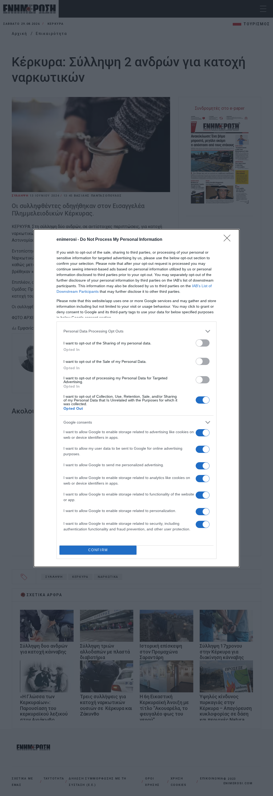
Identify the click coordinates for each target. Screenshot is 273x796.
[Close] (229, 240)
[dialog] (136, 398)
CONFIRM (98, 550)
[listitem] (136, 331)
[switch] (203, 343)
